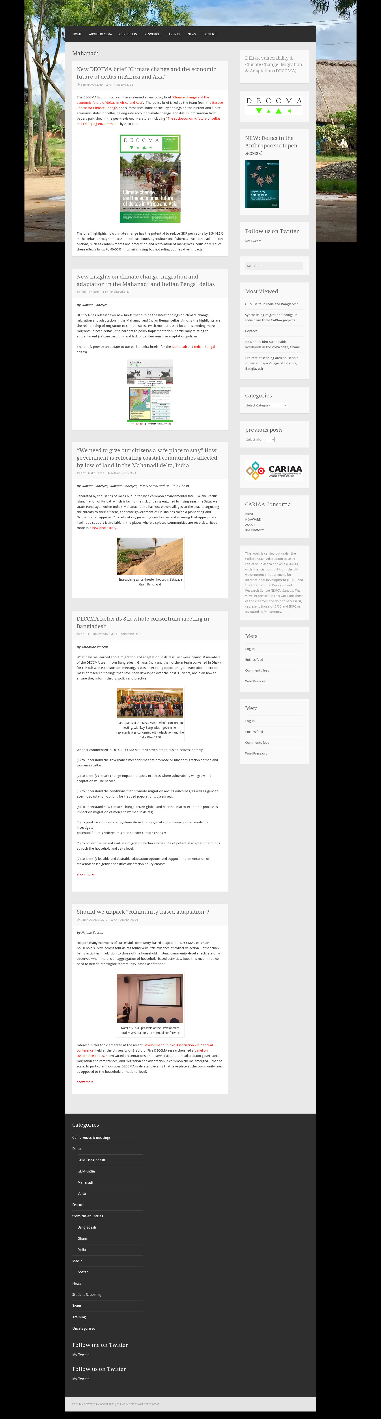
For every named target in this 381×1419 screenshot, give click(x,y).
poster (83, 1272)
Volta (82, 1193)
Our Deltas (128, 34)
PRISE (249, 514)
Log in (250, 649)
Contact (210, 34)
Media (77, 1261)
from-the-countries (87, 1216)
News (192, 34)
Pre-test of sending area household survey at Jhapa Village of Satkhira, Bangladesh (271, 363)
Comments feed (257, 670)
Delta (76, 1149)
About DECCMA (100, 34)
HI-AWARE (253, 519)
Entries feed (254, 660)
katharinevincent (122, 84)
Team (76, 1306)
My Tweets (253, 241)
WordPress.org (256, 681)
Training (79, 1317)
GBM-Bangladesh (91, 1160)
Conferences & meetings (91, 1137)
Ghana (83, 1238)
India (82, 1250)
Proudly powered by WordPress (93, 1404)
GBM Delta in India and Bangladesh (272, 304)
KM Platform (255, 530)
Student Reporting (87, 1295)
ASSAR (250, 525)
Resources (152, 34)
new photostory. (104, 528)
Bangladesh (87, 1227)
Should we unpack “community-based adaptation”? (143, 912)
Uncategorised (83, 1328)
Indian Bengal (204, 347)
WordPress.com (148, 1404)
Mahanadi (179, 347)
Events (174, 34)
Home (77, 34)
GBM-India (86, 1171)
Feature (78, 1205)
